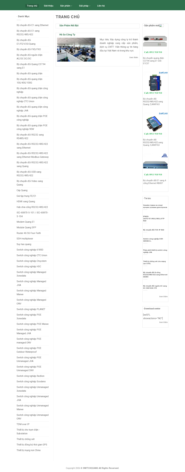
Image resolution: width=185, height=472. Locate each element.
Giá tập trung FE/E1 (26, 196)
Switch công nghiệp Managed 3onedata (31, 274)
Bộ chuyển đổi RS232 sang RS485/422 (30, 136)
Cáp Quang (22, 190)
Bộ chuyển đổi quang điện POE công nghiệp (32, 118)
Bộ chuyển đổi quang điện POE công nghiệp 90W (32, 127)
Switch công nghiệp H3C (29, 266)
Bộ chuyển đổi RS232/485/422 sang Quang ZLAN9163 (153, 101)
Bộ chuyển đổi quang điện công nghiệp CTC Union (32, 99)
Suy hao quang (24, 244)
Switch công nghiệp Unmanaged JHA (33, 398)
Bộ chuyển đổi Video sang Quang (30, 183)
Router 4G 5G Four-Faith (29, 233)
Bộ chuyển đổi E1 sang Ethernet (32, 25)
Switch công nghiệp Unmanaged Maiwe (33, 407)
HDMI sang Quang (26, 201)
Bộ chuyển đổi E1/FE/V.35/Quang (26, 42)
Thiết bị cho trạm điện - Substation (28, 431)
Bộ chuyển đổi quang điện (29, 73)
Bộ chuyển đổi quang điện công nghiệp (32, 90)
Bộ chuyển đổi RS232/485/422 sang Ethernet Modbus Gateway (33, 155)
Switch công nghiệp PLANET (31, 309)
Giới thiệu (48, 6)
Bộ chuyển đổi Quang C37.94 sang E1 (31, 66)
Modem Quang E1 (26, 221)
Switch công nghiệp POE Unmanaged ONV (29, 368)
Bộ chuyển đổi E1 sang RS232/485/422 (28, 32)
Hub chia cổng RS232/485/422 (32, 207)
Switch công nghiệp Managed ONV (31, 301)
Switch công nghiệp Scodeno (31, 381)
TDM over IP (23, 424)
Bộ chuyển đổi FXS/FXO (29, 49)
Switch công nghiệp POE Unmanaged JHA (29, 359)
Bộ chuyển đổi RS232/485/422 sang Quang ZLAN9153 (153, 142)
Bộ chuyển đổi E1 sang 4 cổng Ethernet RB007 (154, 181)
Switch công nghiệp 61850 (30, 249)
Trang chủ (32, 6)
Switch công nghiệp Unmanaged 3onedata (33, 389)
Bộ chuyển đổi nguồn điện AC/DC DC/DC (29, 57)
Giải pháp (83, 6)
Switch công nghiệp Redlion (30, 376)
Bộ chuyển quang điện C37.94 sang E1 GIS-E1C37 (153, 61)
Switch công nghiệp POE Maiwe (33, 324)
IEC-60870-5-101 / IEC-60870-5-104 (32, 214)
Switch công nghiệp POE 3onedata (29, 316)
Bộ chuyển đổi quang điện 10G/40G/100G (29, 81)
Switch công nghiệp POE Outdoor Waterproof (29, 350)
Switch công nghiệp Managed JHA (31, 283)
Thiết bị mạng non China (28, 450)
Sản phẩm (65, 6)
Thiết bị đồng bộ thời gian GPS (32, 444)
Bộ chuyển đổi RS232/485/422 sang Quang (32, 164)
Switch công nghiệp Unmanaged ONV (33, 417)
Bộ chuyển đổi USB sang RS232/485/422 (29, 173)
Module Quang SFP (26, 227)
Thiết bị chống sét (26, 439)
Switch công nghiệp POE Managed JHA (29, 331)
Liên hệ (101, 6)
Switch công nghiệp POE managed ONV (29, 340)
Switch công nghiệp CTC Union (32, 255)
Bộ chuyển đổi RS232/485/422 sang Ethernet (32, 146)
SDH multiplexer (25, 238)
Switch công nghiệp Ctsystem (32, 261)
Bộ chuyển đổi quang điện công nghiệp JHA (32, 108)
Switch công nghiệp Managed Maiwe (31, 292)
